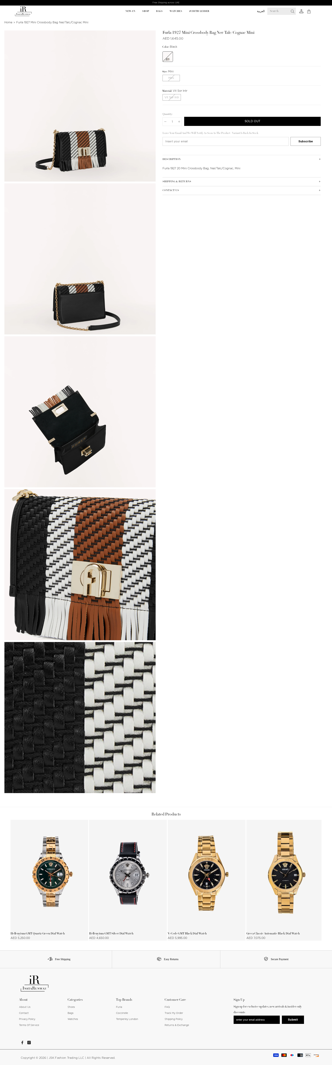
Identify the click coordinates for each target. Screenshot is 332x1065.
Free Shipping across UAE (166, 3)
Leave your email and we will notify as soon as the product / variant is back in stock (210, 133)
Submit (293, 1019)
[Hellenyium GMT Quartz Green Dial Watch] (49, 874)
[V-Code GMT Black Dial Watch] (207, 874)
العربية (261, 11)
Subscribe (305, 141)
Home (8, 22)
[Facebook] (22, 1042)
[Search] (284, 11)
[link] (57, 959)
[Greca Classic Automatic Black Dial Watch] (285, 874)
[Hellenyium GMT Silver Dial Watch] (128, 874)
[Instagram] (29, 1042)
